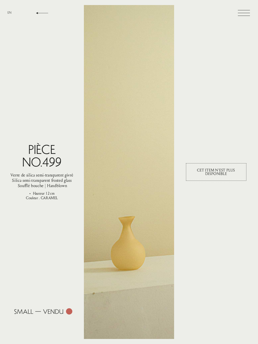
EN (9, 12)
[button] (244, 13)
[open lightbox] (129, 172)
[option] (9, 12)
